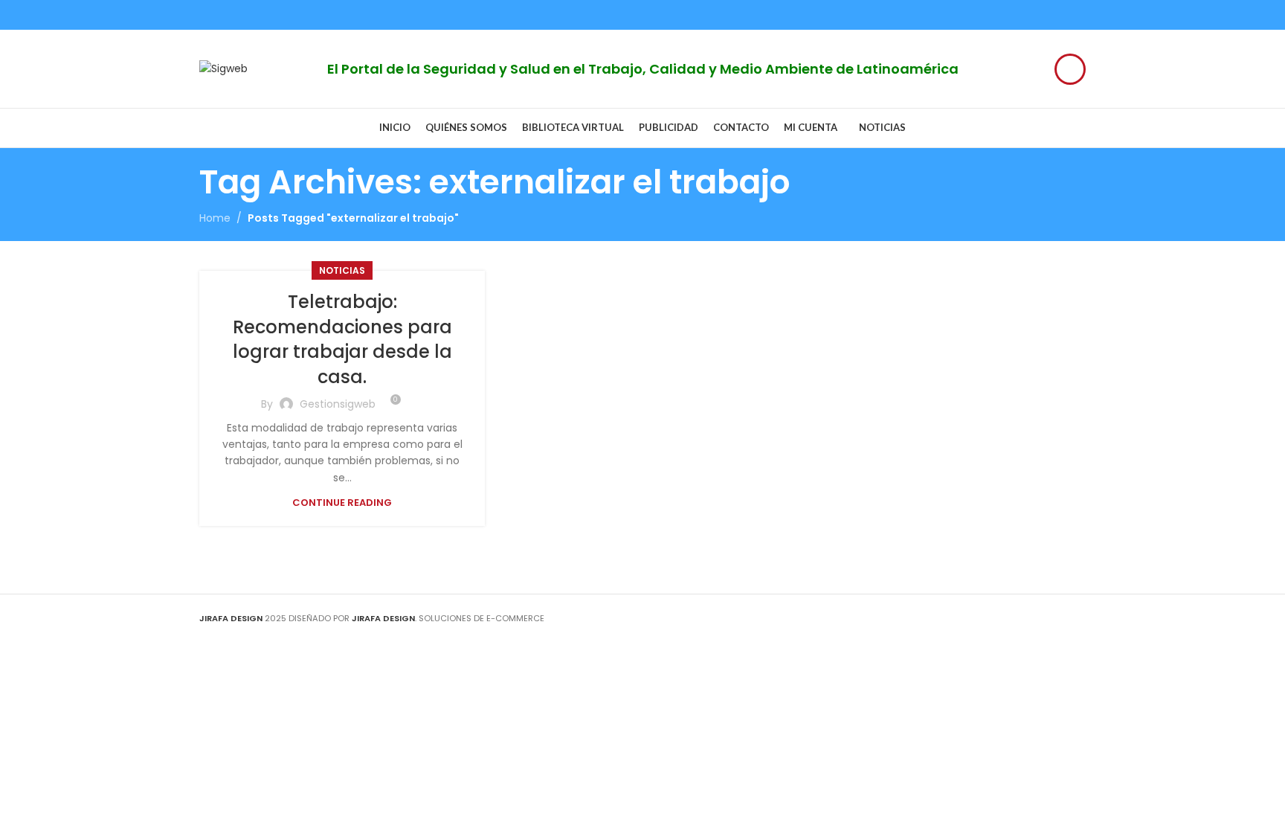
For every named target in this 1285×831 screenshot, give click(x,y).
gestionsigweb (338, 404)
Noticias (342, 270)
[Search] (1070, 69)
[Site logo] (223, 67)
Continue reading (342, 502)
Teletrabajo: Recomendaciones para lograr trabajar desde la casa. (342, 339)
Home (215, 218)
